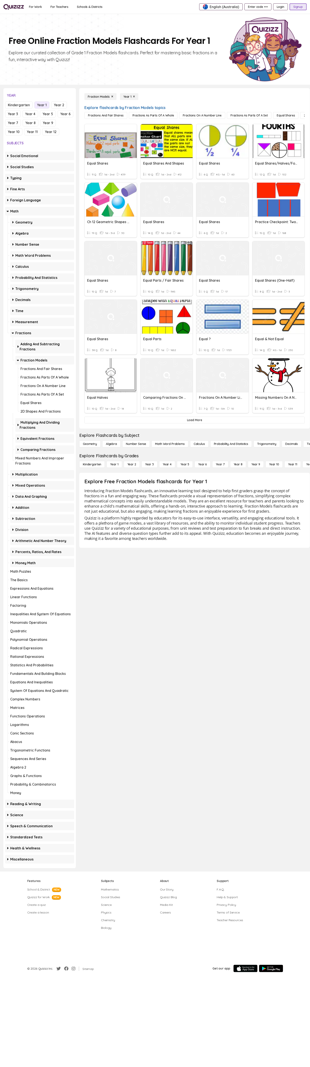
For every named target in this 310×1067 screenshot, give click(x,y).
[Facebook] (66, 968)
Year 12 (50, 132)
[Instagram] (73, 968)
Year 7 (13, 123)
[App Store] (245, 968)
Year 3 (13, 114)
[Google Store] (271, 968)
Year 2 (59, 105)
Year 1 (42, 105)
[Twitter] (58, 968)
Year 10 (14, 132)
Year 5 (48, 114)
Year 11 (32, 132)
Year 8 (30, 123)
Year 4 (30, 114)
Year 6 (65, 114)
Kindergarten (19, 105)
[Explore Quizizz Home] (13, 7)
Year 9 (48, 123)
